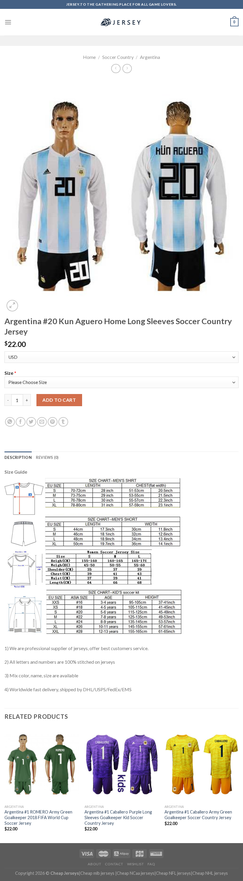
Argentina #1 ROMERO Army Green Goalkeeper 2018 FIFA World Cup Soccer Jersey (38, 817)
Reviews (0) (47, 457)
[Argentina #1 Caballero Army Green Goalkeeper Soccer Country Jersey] (201, 764)
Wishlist (135, 864)
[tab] (18, 457)
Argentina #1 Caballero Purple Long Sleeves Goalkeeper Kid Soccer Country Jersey (118, 817)
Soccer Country (118, 57)
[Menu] (8, 22)
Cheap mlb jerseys (97, 873)
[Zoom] (12, 305)
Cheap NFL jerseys (173, 873)
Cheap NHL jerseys (210, 873)
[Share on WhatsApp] (10, 422)
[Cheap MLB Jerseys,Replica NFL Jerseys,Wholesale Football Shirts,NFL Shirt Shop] (121, 22)
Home (89, 57)
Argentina (150, 57)
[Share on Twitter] (31, 422)
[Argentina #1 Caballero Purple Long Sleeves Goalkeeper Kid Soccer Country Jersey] (121, 764)
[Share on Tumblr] (63, 422)
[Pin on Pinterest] (52, 422)
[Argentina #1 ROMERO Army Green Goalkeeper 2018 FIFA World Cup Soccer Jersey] (41, 764)
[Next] (238, 785)
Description (18, 457)
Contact (114, 864)
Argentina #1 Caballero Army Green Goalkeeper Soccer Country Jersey (198, 814)
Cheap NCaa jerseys (135, 873)
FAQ (151, 864)
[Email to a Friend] (42, 422)
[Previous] (4, 785)
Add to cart (59, 400)
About (94, 864)
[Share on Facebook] (20, 422)
